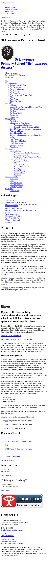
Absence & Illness (16, 131)
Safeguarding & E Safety (18, 85)
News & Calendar (11, 177)
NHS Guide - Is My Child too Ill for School (16, 339)
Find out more (6, 475)
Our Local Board (16, 113)
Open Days (9, 12)
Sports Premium (15, 101)
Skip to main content (8, 2)
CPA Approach (19, 169)
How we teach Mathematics (19, 165)
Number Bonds (19, 173)
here (6, 266)
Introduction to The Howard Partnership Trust (26, 107)
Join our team (14, 117)
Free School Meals (12, 10)
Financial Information (17, 89)
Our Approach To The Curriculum (26, 153)
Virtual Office (10, 119)
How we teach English (18, 159)
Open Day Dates (16, 187)
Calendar (11, 460)
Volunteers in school (17, 145)
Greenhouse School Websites (13, 543)
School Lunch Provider (18, 133)
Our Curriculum (15, 151)
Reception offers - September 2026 (26, 127)
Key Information (11, 83)
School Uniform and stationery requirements (25, 129)
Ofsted (12, 97)
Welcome (13, 105)
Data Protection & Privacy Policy (21, 95)
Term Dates (14, 179)
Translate (22, 75)
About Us (8, 103)
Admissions (14, 121)
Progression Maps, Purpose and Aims (27, 157)
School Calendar (16, 183)
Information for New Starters (20, 123)
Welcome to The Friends (23, 125)
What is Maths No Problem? (24, 167)
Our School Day (15, 93)
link (31, 260)
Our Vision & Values (17, 109)
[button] (10, 17)
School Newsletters (16, 185)
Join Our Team (10, 14)
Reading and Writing (21, 161)
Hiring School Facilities (18, 141)
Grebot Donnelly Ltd (8, 541)
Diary (12, 181)
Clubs (12, 137)
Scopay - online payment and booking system (26, 135)
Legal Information (7, 536)
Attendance (14, 147)
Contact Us (14, 115)
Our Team (13, 111)
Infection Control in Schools (11, 336)
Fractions (17, 175)
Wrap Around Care (16, 139)
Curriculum (9, 149)
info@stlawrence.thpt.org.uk (13, 530)
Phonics (17, 163)
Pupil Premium (15, 99)
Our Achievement (16, 87)
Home (7, 81)
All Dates (4, 460)
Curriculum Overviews (22, 155)
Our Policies (14, 91)
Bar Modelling (19, 171)
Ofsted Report (10, 8)
